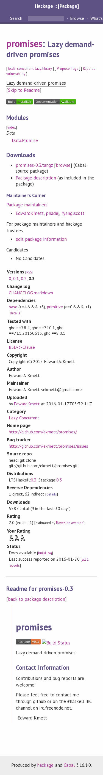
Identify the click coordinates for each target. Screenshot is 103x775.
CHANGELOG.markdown (31, 292)
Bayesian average (69, 523)
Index (11, 127)
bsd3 (12, 68)
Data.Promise (25, 140)
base (13, 306)
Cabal (69, 765)
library (47, 68)
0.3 (34, 480)
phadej (52, 213)
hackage (45, 765)
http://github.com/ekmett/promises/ (43, 431)
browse (63, 165)
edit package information (41, 239)
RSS (29, 272)
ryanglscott (73, 213)
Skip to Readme (24, 90)
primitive (55, 306)
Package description (36, 178)
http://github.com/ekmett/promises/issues (48, 446)
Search (16, 18)
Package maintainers (27, 205)
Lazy (13, 417)
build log (45, 553)
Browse (77, 18)
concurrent (25, 68)
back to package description (36, 599)
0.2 (24, 278)
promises (24, 43)
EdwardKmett (30, 213)
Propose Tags (67, 68)
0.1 (16, 278)
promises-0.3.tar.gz (34, 165)
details (15, 313)
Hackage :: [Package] (57, 6)
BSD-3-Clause (22, 347)
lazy (38, 68)
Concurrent (29, 417)
